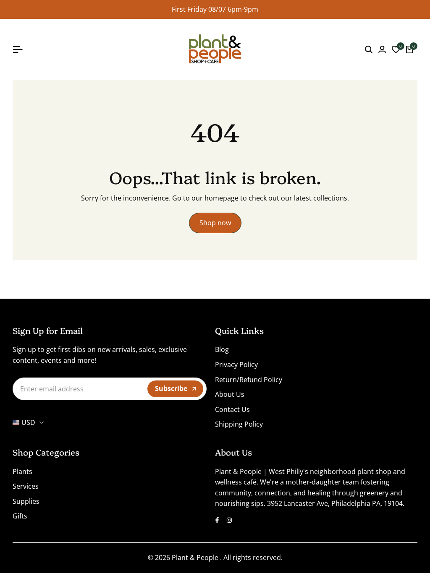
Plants (22, 471)
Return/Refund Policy (248, 379)
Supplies (26, 501)
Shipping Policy (239, 424)
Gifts (20, 516)
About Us (229, 394)
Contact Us (232, 409)
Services (26, 486)
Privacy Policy (236, 364)
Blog (222, 349)
